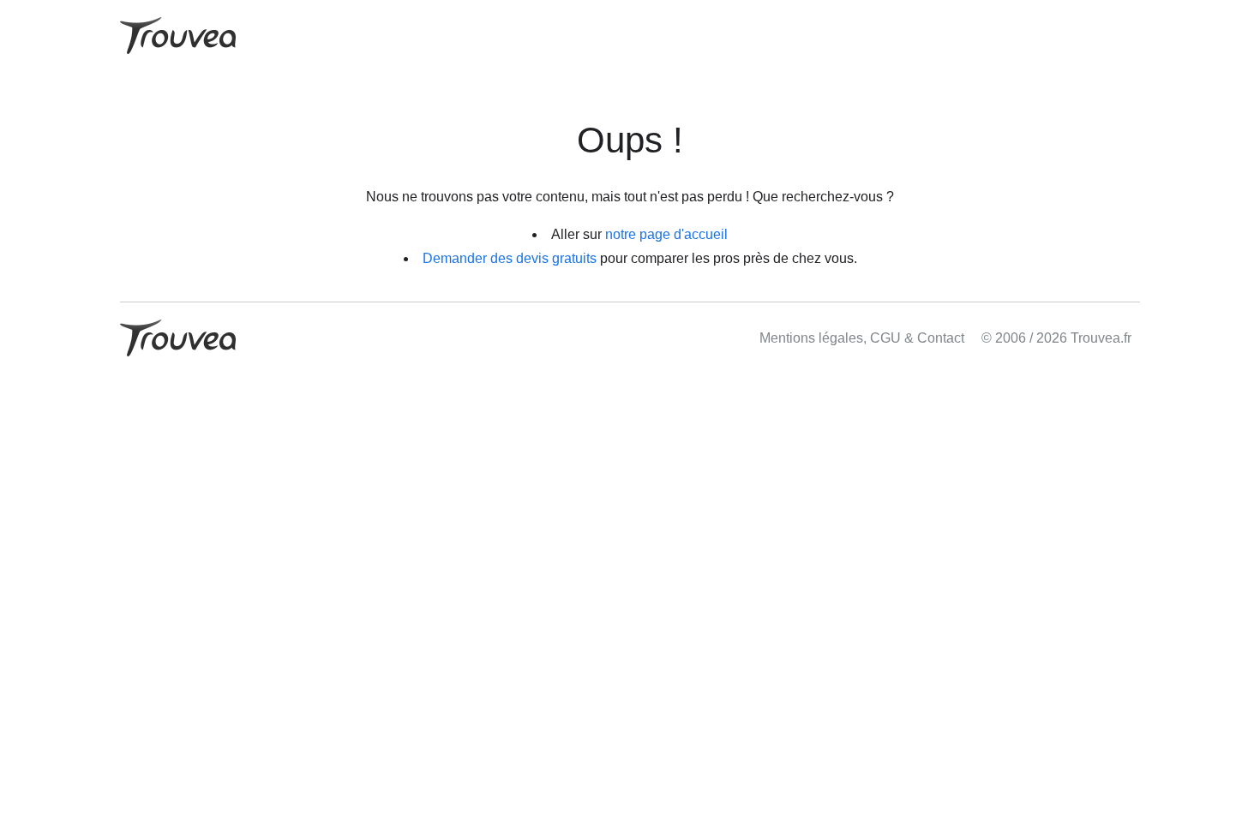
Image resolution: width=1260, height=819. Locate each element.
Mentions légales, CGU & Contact (861, 338)
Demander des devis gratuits (510, 258)
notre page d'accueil (666, 234)
